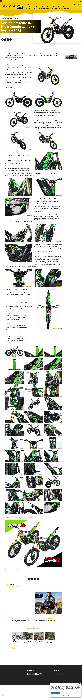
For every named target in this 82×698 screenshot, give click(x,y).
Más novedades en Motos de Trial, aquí (17, 570)
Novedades (9, 18)
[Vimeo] (77, 4)
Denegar (65, 693)
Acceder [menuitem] (4, 0)
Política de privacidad (66, 695)
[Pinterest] (8, 39)
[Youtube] (78, 4)
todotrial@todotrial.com (37, 677)
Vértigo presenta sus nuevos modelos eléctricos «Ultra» (50, 641)
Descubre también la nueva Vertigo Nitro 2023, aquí (21, 517)
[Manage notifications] (3, 695)
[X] (75, 4)
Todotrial (37, 674)
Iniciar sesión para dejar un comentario (13, 586)
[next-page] (14, 648)
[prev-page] (13, 648)
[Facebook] (73, 4)
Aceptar (55, 693)
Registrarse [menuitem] (9, 0)
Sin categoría (16, 18)
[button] (79, 684)
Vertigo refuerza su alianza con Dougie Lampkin (39, 641)
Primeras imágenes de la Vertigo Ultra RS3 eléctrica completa (28, 641)
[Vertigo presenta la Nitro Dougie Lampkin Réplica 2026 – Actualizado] (17, 636)
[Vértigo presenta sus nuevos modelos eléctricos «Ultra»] (50, 636)
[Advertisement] (41, 659)
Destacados (4, 18)
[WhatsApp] (10, 39)
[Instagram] (74, 4)
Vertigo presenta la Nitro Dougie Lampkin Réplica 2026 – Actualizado (17, 642)
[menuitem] (1, 1)
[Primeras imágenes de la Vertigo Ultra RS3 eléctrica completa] (28, 636)
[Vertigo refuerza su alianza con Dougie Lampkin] (39, 636)
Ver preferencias (76, 693)
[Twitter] (61, 674)
